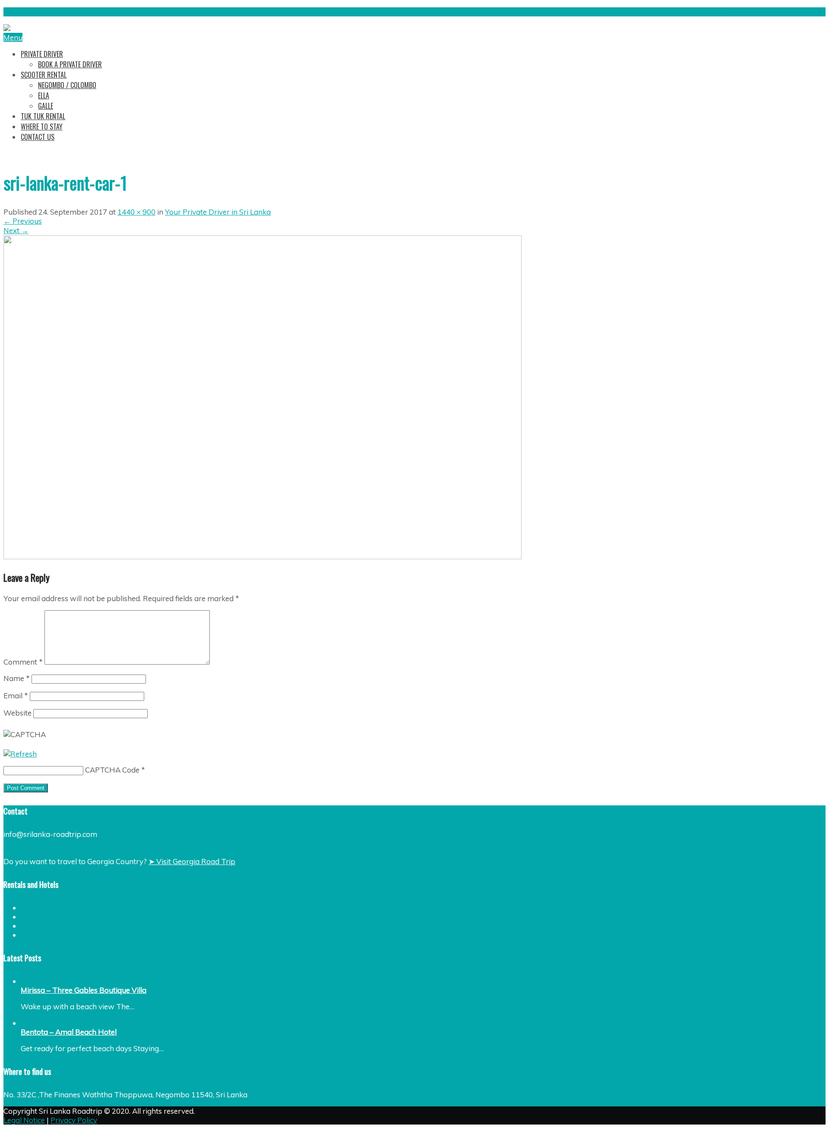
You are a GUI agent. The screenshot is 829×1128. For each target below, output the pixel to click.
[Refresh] (20, 753)
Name (16, 678)
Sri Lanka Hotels (48, 934)
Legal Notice (24, 1120)
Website (17, 712)
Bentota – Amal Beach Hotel (69, 1031)
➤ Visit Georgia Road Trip (192, 861)
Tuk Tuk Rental (46, 925)
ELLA (43, 95)
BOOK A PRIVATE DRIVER (70, 64)
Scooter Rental (45, 916)
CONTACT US (37, 137)
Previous (22, 220)
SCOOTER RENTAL (43, 75)
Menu (12, 37)
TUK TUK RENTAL (43, 116)
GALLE (45, 106)
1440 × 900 (136, 211)
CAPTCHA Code (112, 769)
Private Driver (44, 907)
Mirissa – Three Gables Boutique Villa (83, 990)
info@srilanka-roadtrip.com (779, 11)
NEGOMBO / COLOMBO (67, 85)
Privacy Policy (74, 1120)
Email (15, 695)
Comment (23, 661)
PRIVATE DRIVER (42, 54)
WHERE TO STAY (42, 126)
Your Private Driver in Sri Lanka (218, 211)
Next (15, 230)
